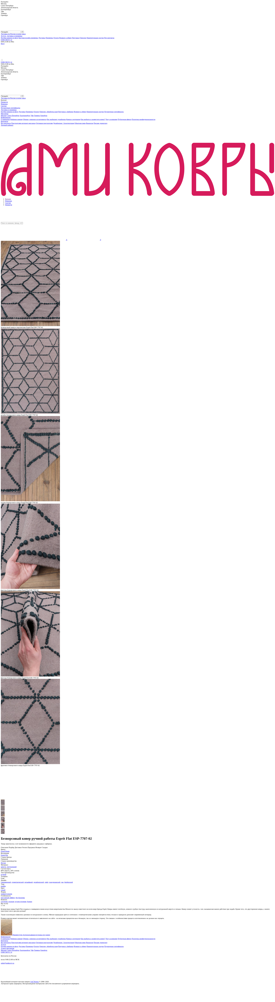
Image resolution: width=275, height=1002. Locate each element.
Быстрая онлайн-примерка (28, 38)
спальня (11, 901)
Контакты (4, 121)
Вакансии (89, 123)
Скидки (4, 106)
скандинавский (54, 882)
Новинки (4, 104)
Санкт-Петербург (13, 115)
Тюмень (37, 115)
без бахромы (20, 898)
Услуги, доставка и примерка (11, 36)
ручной (3, 874)
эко (62, 882)
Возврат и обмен (65, 38)
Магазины (4, 114)
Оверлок (83, 38)
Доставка (41, 38)
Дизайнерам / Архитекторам (63, 123)
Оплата (56, 38)
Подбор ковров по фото (9, 38)
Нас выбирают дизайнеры (56, 119)
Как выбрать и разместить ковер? (93, 119)
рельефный (28, 882)
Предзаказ (75, 38)
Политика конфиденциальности (143, 119)
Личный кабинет (7, 125)
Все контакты (109, 38)
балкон (29, 901)
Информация (5, 117)
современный (6, 882)
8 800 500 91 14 (6, 40)
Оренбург (43, 115)
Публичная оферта (124, 119)
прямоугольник (6, 894)
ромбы (3, 886)
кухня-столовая (20, 901)
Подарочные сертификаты (10, 108)
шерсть (3, 867)
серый (3, 890)
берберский (68, 882)
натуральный (12, 867)
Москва (3, 115)
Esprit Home (5, 851)
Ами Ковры (34, 982)
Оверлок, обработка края (48, 112)
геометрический (18, 882)
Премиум (4, 102)
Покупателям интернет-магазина (23, 123)
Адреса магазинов (7, 948)
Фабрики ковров (16, 119)
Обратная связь (80, 123)
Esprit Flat (4, 855)
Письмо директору (100, 123)
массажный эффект (8, 898)
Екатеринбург (25, 115)
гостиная (4, 901)
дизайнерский (39, 882)
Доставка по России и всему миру (13, 34)
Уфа (32, 115)
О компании (5, 119)
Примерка (49, 38)
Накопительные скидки (95, 38)
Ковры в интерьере (73, 119)
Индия (3, 863)
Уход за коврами (111, 119)
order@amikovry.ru (7, 963)
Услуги (3, 944)
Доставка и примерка (9, 110)
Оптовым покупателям (44, 123)
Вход (3, 44)
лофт (46, 882)
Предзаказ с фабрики (65, 112)
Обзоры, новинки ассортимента (34, 119)
